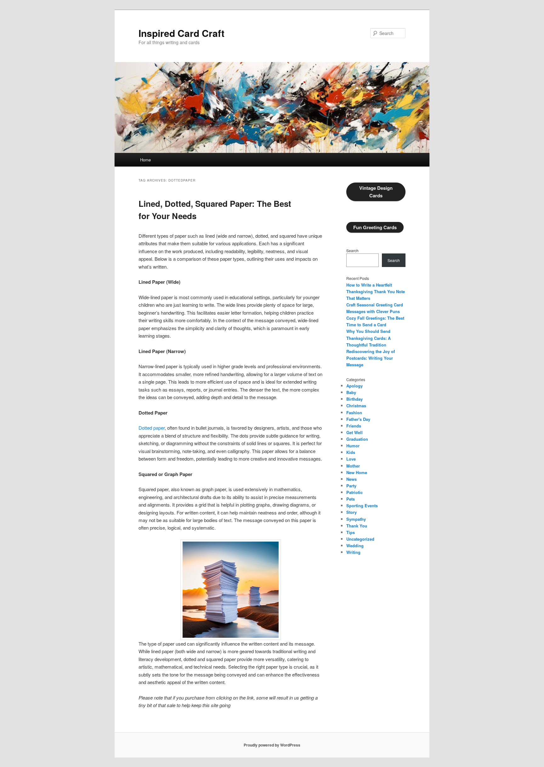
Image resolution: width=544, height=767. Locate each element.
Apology (354, 386)
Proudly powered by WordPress (272, 745)
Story (351, 512)
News (351, 479)
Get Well (354, 432)
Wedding (355, 546)
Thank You (356, 526)
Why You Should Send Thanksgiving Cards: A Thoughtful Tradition (368, 337)
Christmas (356, 406)
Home (145, 160)
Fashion (354, 412)
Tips (350, 532)
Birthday (354, 399)
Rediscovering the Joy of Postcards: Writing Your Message (370, 358)
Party (351, 486)
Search (352, 250)
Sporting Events (362, 505)
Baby (351, 392)
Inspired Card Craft (181, 33)
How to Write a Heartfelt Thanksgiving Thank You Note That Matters (375, 291)
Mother (353, 466)
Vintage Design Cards (376, 191)
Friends (353, 426)
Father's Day (358, 419)
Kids (350, 452)
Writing (353, 552)
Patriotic (354, 492)
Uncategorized (360, 539)
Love (351, 459)
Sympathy (356, 519)
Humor (353, 446)
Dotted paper (152, 427)
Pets (350, 499)
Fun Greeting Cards (375, 227)
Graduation (357, 439)
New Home (356, 472)
